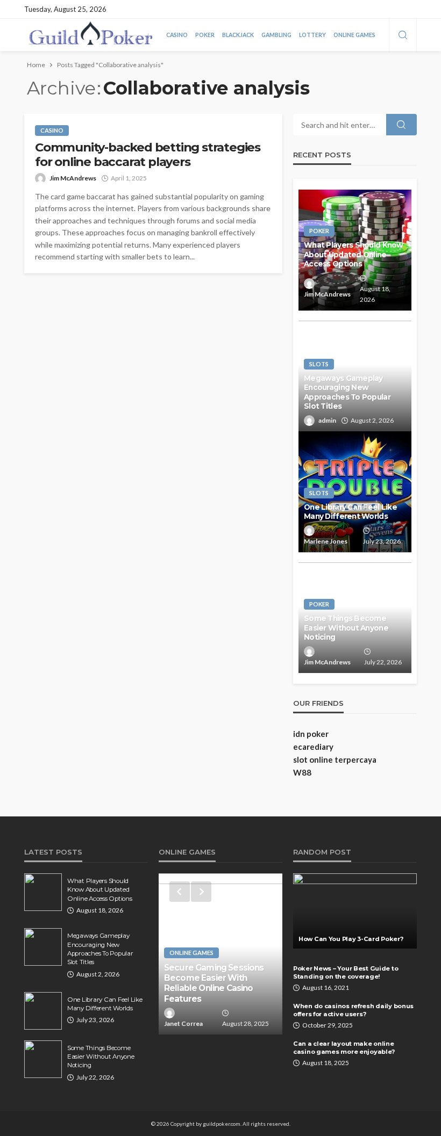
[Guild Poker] (90, 34)
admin (327, 420)
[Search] (403, 35)
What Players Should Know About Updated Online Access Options (353, 254)
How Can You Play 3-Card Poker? (350, 939)
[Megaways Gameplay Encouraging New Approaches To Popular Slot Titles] (43, 947)
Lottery (312, 35)
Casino (177, 35)
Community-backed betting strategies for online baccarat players (147, 154)
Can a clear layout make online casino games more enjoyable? (344, 1047)
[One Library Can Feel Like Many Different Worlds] (43, 1011)
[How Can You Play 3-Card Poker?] (355, 911)
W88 (302, 772)
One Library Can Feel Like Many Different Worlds (350, 512)
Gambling (276, 35)
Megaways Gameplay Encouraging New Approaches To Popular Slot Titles (347, 392)
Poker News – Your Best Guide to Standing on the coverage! (345, 972)
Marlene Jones (325, 541)
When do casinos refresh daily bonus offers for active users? (353, 1010)
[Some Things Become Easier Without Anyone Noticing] (43, 1059)
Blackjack (238, 35)
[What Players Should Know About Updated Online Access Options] (43, 892)
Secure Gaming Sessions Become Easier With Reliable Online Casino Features (214, 983)
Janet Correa (183, 1023)
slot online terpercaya (334, 759)
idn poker (311, 734)
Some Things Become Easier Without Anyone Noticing (346, 627)
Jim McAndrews (72, 178)
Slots (319, 363)
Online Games (354, 35)
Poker (205, 35)
